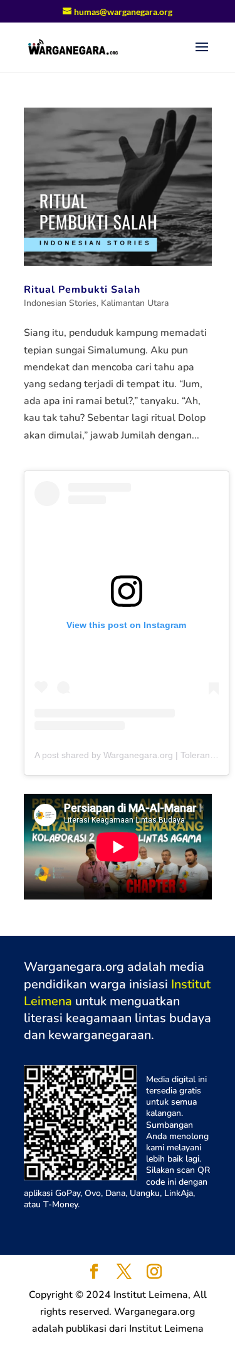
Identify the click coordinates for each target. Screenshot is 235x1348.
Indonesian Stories (60, 303)
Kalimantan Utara (135, 303)
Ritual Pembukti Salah (82, 289)
